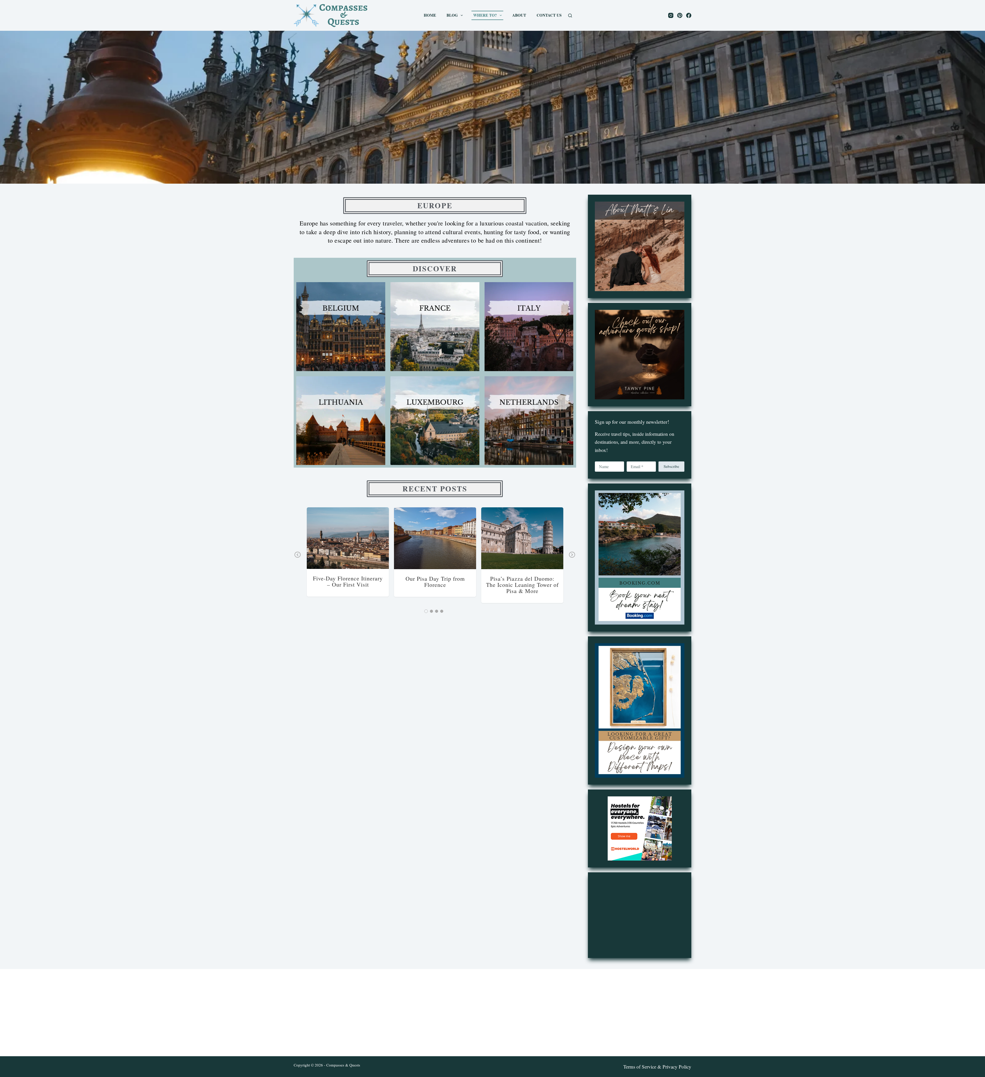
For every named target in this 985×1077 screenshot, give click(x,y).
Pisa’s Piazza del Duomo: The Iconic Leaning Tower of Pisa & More (522, 585)
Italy (376, 538)
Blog (452, 15)
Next (572, 558)
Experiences (347, 538)
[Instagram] (670, 15)
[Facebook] (688, 15)
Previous (298, 558)
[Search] (570, 15)
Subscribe (671, 466)
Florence (364, 538)
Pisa (460, 538)
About (519, 15)
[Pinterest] (679, 15)
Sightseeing (547, 538)
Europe (331, 538)
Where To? (485, 15)
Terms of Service (639, 1066)
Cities (320, 538)
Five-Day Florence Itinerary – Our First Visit (348, 581)
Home (430, 15)
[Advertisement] (639, 915)
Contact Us (549, 15)
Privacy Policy (677, 1066)
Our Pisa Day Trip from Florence (435, 581)
